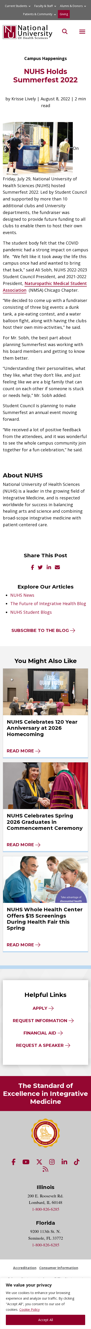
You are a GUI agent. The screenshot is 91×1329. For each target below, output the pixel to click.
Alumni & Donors (71, 6)
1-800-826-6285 (45, 1209)
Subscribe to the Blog (40, 630)
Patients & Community (37, 14)
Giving (64, 14)
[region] (45, 1303)
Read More (20, 751)
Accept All (45, 1320)
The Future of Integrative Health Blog (48, 603)
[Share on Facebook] (32, 567)
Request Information (40, 1020)
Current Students (16, 6)
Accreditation (24, 1268)
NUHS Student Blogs (31, 612)
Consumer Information (58, 1268)
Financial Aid (40, 1033)
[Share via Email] (57, 567)
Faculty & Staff (43, 6)
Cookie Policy (29, 1309)
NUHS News (22, 595)
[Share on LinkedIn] (49, 567)
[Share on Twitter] (40, 567)
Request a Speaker (40, 1045)
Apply (40, 1008)
